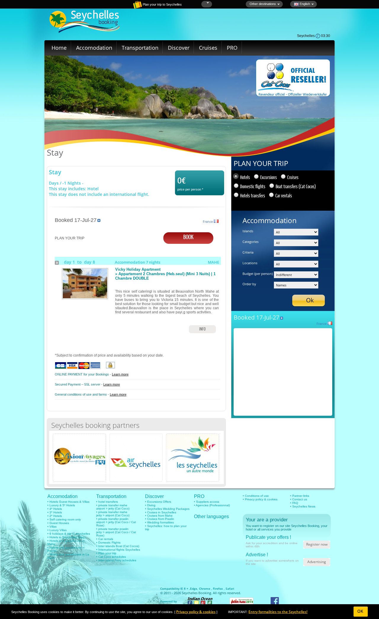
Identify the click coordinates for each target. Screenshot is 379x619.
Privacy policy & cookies (196, 611)
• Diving (150, 505)
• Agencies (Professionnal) (212, 505)
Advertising (316, 561)
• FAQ (294, 502)
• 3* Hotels (54, 512)
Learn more (120, 374)
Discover (179, 47)
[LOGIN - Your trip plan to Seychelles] (117, 7)
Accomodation (94, 47)
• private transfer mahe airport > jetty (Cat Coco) (112, 507)
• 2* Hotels (54, 516)
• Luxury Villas (57, 530)
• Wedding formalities (159, 522)
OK (360, 611)
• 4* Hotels (54, 508)
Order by (249, 284)
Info (202, 328)
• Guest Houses (58, 523)
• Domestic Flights (108, 542)
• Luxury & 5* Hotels (61, 505)
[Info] (85, 297)
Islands (248, 231)
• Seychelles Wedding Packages (167, 508)
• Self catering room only (64, 519)
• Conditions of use (256, 495)
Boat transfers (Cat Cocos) (296, 186)
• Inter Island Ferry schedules (116, 560)
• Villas (52, 526)
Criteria (248, 252)
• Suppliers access (206, 501)
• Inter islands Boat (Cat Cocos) (117, 546)
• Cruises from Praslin (159, 518)
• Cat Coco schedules (111, 556)
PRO (232, 47)
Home (59, 47)
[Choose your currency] (207, 3)
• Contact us (298, 499)
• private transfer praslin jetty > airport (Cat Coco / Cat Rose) (116, 532)
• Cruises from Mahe (159, 515)
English (304, 4)
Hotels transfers (252, 195)
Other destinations (263, 4)
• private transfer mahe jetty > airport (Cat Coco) (112, 513)
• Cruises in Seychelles (160, 512)
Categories (250, 241)
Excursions (268, 177)
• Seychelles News (302, 506)
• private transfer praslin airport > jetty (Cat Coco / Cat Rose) (116, 522)
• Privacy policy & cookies (260, 499)
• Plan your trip (106, 553)
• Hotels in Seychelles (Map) (66, 537)
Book (188, 236)
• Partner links (299, 495)
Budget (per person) (258, 273)
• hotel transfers (107, 501)
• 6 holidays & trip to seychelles (68, 533)
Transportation (140, 47)
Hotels (245, 177)
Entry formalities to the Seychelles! (277, 611)
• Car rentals (104, 539)
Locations (250, 263)
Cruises (208, 47)
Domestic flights (252, 186)
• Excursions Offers (158, 501)
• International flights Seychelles (118, 549)
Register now (316, 544)
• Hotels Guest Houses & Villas (68, 501)
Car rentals (283, 195)
